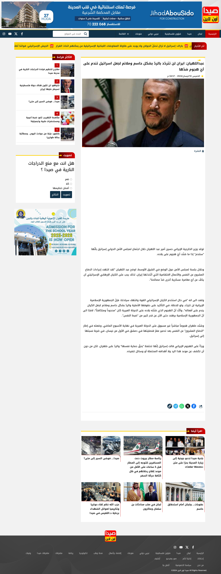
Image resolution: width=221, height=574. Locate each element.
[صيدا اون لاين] (210, 15)
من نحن (200, 565)
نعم (67, 179)
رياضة (70, 553)
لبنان (200, 34)
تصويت (66, 194)
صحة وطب (98, 553)
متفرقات (58, 553)
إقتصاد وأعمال (115, 553)
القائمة (122, 34)
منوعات (138, 34)
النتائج (55, 194)
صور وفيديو (171, 559)
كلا (67, 183)
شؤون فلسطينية (173, 34)
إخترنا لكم (187, 559)
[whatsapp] (169, 406)
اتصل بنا (166, 565)
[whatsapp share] (181, 406)
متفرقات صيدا (43, 553)
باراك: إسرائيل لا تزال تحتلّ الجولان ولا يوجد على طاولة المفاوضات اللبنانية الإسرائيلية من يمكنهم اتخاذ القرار (129, 46)
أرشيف (157, 559)
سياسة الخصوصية (183, 565)
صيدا (189, 34)
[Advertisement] (143, 177)
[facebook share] (193, 406)
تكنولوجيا (83, 553)
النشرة (198, 151)
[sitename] (110, 536)
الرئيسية (212, 34)
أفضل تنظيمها (61, 188)
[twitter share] (187, 406)
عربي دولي (153, 34)
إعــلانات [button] (200, 559)
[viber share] (175, 406)
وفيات (28, 553)
